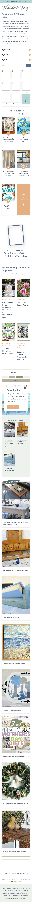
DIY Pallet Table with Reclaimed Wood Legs (15, 851)
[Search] (28, 65)
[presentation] (8, 125)
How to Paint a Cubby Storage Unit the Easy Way (24, 173)
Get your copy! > (16, 1)
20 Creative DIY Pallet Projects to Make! (8, 207)
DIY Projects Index (14, 873)
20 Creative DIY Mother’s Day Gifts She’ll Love (16, 756)
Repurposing (6, 299)
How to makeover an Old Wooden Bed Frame (21, 441)
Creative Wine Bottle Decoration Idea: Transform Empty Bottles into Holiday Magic (8, 310)
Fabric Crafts (21, 343)
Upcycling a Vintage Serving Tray (12, 710)
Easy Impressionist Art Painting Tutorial (14, 663)
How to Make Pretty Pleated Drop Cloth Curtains (8, 173)
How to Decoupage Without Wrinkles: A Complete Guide (8, 139)
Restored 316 (17, 881)
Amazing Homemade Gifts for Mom (7, 351)
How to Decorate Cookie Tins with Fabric (23, 139)
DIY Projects (6, 343)
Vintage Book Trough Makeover (12, 617)
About (5, 873)
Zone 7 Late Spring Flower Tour (22, 305)
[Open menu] (30, 7)
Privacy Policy (24, 873)
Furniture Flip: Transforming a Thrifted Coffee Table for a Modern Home (10, 443)
